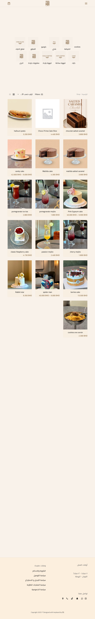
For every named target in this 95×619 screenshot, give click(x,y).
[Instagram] (85, 599)
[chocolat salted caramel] (75, 113)
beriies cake (75, 292)
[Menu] (86, 3)
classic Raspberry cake (20, 252)
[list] (10, 94)
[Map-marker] (62, 599)
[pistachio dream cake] (47, 482)
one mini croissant (75, 499)
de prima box (19, 499)
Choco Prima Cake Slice (47, 131)
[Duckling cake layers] (47, 361)
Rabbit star (19, 292)
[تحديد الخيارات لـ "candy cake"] (11, 143)
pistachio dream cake (47, 499)
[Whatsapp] (82, 599)
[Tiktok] (72, 599)
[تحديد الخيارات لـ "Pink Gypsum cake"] (66, 183)
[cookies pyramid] (20, 320)
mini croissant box (75, 539)
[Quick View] (66, 108)
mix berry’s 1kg (20, 419)
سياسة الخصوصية (39, 589)
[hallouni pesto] (20, 113)
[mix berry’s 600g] (75, 441)
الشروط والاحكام (39, 571)
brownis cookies (47, 338)
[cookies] (75, 361)
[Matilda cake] (47, 153)
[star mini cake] (20, 441)
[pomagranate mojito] (47, 194)
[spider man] (47, 274)
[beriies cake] (75, 274)
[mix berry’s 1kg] (20, 401)
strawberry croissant (47, 539)
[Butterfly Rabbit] (20, 361)
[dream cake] (47, 441)
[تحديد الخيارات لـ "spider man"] (39, 264)
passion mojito (47, 252)
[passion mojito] (47, 234)
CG (63, 612)
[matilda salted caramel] (75, 153)
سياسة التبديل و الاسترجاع (35, 580)
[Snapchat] (77, 599)
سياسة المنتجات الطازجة (36, 585)
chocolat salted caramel (75, 131)
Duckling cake (75, 419)
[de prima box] (20, 482)
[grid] (13, 94)
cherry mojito (75, 252)
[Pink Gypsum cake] (75, 194)
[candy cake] (20, 153)
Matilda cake (48, 171)
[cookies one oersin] (75, 315)
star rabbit (47, 419)
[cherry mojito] (75, 234)
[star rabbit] (47, 401)
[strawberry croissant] (47, 522)
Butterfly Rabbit (19, 378)
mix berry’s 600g (75, 459)
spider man (47, 292)
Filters (37, 94)
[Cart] (9, 3)
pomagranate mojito (47, 211)
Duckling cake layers (48, 378)
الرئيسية (84, 94)
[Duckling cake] (75, 401)
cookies (75, 378)
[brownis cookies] (47, 320)
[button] (66, 103)
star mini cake (19, 459)
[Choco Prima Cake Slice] (47, 113)
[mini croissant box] (75, 522)
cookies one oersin (75, 332)
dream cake (47, 459)
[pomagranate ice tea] (20, 194)
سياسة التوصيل (40, 575)
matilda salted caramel (75, 171)
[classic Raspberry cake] (20, 234)
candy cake (19, 171)
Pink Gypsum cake (75, 211)
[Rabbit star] (20, 274)
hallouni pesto (19, 131)
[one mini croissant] (75, 482)
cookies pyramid (19, 338)
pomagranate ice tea (20, 211)
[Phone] (67, 599)
